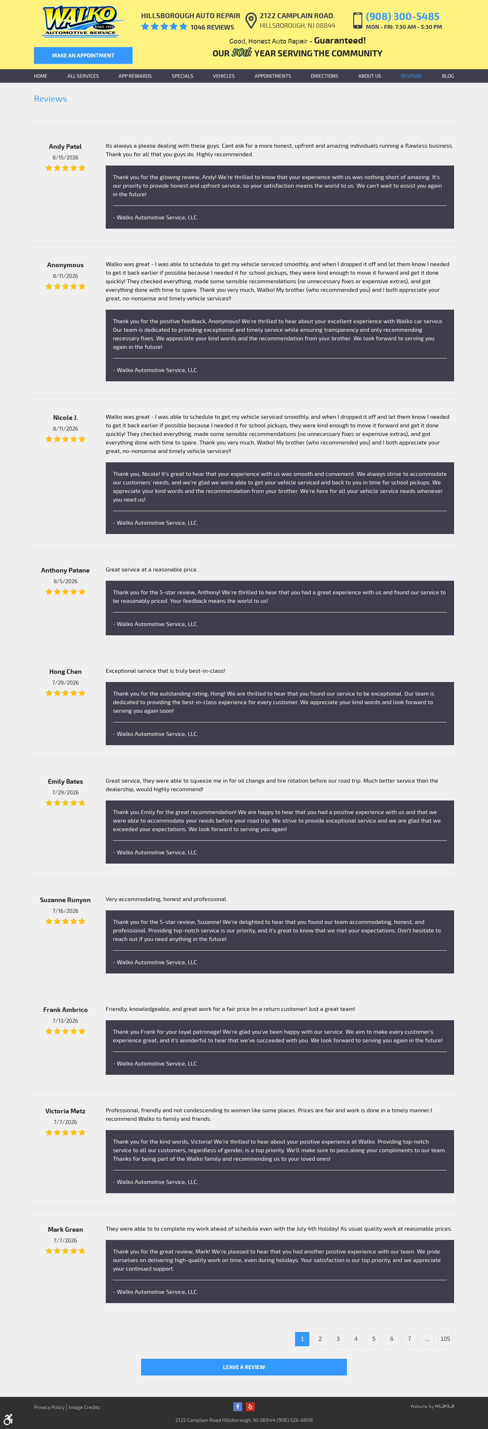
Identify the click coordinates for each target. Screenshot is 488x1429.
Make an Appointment (83, 55)
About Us (369, 75)
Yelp (250, 1406)
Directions (324, 75)
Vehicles (224, 75)
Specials (182, 75)
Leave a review (244, 1367)
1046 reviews (212, 27)
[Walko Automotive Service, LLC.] (83, 21)
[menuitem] (41, 76)
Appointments (273, 75)
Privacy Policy (49, 1407)
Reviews (411, 75)
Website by (432, 1406)
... (427, 1339)
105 (445, 1339)
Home (41, 75)
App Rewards (135, 75)
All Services (83, 75)
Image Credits (84, 1407)
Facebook (237, 1406)
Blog (448, 75)
